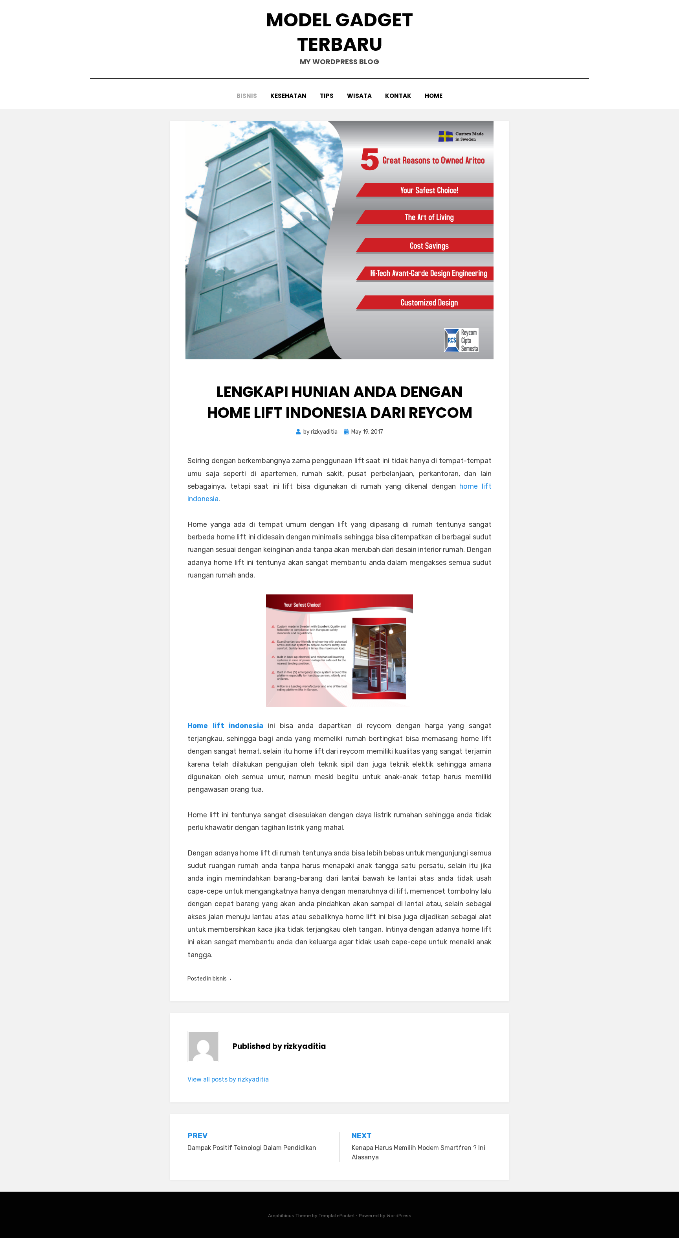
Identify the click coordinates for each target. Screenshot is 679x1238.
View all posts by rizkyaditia (228, 1079)
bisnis (247, 96)
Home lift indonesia (225, 725)
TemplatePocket (337, 1215)
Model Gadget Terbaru (339, 32)
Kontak (398, 96)
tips (327, 96)
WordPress (399, 1215)
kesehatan (288, 96)
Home (433, 96)
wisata (359, 96)
